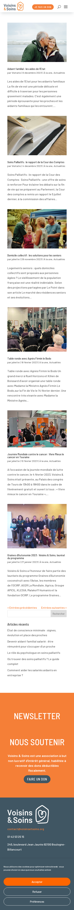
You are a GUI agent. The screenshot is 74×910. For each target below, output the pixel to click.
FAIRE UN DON (37, 779)
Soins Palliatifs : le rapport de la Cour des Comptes (35, 162)
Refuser (37, 891)
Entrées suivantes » (54, 607)
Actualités (59, 72)
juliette (16, 259)
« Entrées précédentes (22, 607)
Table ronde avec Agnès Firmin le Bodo (29, 358)
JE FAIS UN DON (42, 7)
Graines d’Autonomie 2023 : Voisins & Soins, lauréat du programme (36, 556)
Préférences (37, 901)
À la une (48, 72)
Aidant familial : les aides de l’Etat (26, 68)
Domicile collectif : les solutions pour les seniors (34, 255)
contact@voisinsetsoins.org (25, 829)
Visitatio (16, 72)
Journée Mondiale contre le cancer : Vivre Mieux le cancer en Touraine (35, 455)
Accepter (37, 881)
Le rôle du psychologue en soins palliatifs (33, 652)
